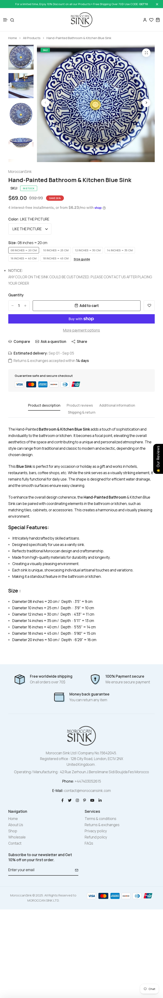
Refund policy (96, 837)
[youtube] (92, 799)
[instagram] (77, 799)
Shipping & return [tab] (81, 412)
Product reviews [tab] (80, 405)
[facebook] (62, 799)
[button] (5, 19)
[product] (146, 52)
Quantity (16, 295)
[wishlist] (151, 20)
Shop (12, 830)
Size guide (82, 259)
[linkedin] (100, 799)
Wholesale (17, 837)
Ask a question (53, 341)
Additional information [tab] (117, 405)
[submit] (75, 870)
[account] (145, 20)
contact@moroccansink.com (87, 790)
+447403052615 (88, 781)
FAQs (89, 843)
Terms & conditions (100, 818)
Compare (22, 341)
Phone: (68, 781)
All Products (32, 38)
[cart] (158, 20)
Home (12, 38)
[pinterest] (84, 799)
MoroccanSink (20, 171)
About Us (15, 824)
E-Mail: (57, 790)
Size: (27, 242)
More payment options (81, 330)
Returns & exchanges (102, 824)
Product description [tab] (44, 405)
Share (82, 341)
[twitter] (70, 799)
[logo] (81, 19)
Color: (28, 219)
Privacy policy (96, 830)
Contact (14, 843)
